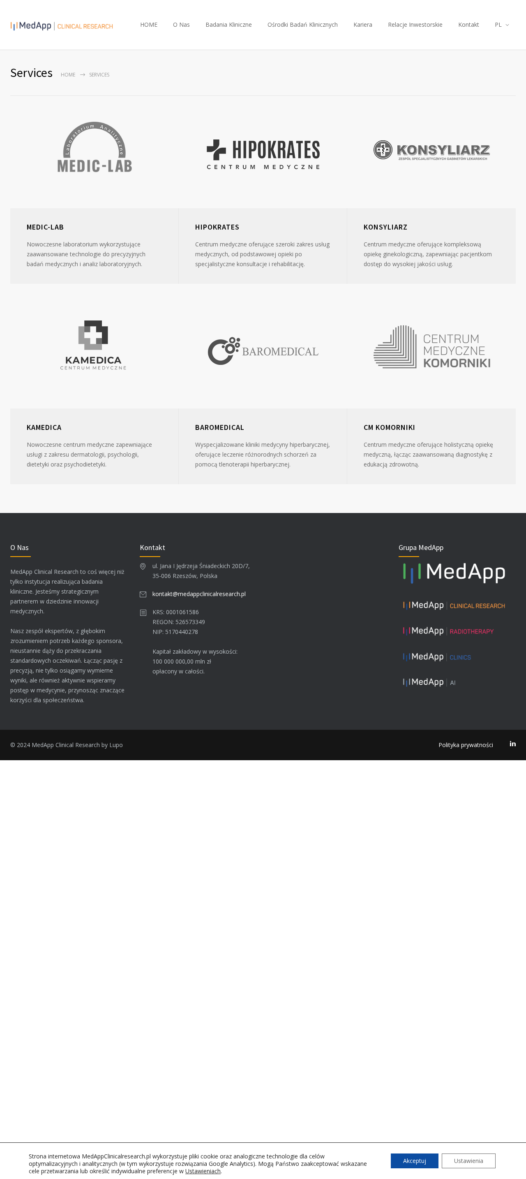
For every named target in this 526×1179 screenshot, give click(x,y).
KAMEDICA (44, 427)
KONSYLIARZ (386, 227)
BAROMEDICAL (220, 427)
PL (498, 24)
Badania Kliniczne (228, 24)
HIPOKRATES (217, 227)
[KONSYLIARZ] (431, 152)
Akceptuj (414, 1161)
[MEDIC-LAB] (94, 152)
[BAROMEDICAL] (263, 352)
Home (68, 74)
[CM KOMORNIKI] (431, 352)
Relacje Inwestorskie (415, 24)
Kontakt (468, 24)
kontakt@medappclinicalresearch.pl (199, 594)
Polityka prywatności (465, 745)
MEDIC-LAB (45, 227)
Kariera (362, 24)
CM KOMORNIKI (389, 427)
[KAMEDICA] (94, 352)
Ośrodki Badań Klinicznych (303, 24)
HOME (148, 24)
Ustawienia (468, 1161)
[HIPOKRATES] (263, 152)
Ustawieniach (203, 1171)
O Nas (181, 24)
